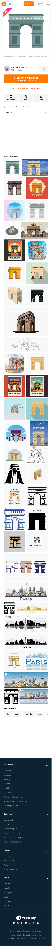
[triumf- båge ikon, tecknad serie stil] (14, 404)
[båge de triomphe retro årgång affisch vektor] (14, 540)
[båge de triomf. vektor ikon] (25, 860)
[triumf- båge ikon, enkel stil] (14, 426)
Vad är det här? (26, 107)
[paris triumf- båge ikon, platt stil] (14, 607)
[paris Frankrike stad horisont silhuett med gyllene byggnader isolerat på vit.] (20, 913)
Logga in (40, 4)
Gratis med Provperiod (26, 78)
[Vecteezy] (3, 3)
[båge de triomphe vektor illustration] (25, 452)
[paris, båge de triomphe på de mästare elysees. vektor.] (17, 185)
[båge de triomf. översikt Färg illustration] (14, 766)
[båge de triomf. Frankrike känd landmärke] (14, 273)
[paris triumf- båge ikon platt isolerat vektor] (14, 517)
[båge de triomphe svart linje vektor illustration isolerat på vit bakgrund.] (25, 475)
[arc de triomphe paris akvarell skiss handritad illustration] (14, 336)
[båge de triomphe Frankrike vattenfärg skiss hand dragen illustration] (14, 494)
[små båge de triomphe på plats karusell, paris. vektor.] (17, 293)
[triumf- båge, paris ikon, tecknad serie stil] (14, 358)
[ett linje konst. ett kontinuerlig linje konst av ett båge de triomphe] (15, 679)
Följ (43, 70)
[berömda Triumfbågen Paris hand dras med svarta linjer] (14, 585)
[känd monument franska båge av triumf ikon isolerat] (12, 167)
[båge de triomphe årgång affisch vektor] (14, 313)
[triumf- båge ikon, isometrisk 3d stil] (14, 720)
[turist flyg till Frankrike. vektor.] (13, 657)
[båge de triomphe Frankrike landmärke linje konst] (14, 834)
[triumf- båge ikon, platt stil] (14, 381)
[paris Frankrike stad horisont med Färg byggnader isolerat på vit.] (25, 884)
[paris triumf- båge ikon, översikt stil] (14, 743)
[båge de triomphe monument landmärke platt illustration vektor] (33, 653)
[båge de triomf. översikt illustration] (9, 901)
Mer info (9, 113)
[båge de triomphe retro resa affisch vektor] (14, 562)
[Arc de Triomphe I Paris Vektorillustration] (14, 251)
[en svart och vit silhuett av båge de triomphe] (15, 699)
